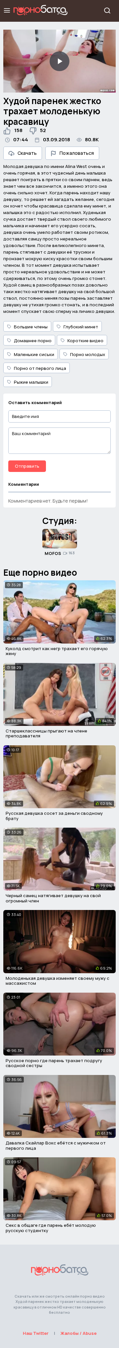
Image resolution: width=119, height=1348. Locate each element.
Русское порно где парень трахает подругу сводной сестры (54, 1063)
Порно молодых (87, 354)
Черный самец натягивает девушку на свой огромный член (53, 898)
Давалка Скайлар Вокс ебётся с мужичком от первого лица (56, 1145)
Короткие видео (85, 341)
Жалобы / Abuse (78, 1333)
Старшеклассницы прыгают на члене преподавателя (46, 733)
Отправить (27, 466)
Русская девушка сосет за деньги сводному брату (54, 815)
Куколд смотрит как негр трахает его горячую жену (57, 651)
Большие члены (31, 327)
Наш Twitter (36, 1333)
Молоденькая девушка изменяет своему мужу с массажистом (57, 980)
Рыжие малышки (31, 382)
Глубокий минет (80, 327)
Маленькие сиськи (34, 354)
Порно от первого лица (40, 368)
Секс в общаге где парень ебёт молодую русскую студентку (51, 1227)
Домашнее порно (33, 341)
